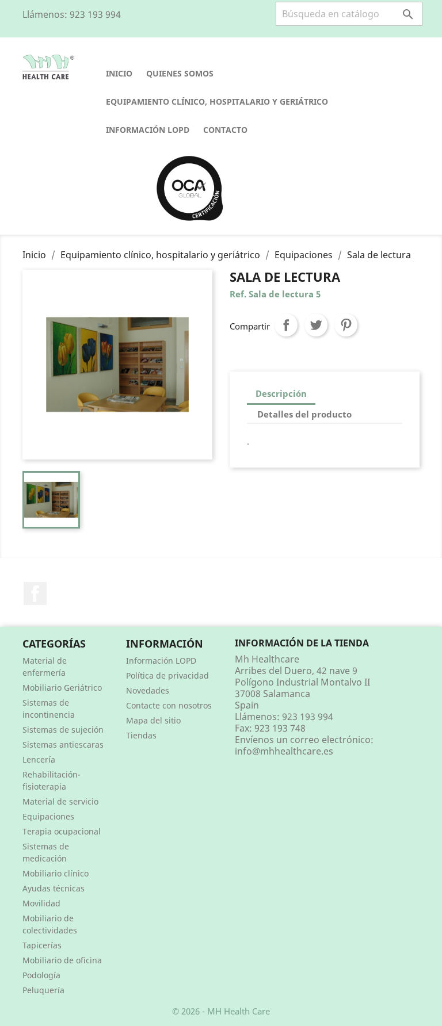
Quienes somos (180, 73)
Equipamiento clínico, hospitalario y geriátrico (217, 101)
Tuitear (315, 324)
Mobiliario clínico (55, 873)
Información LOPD (147, 129)
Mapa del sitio (153, 720)
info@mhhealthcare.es (284, 751)
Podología (41, 975)
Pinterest (345, 324)
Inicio (119, 73)
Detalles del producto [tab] (304, 414)
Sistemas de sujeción (63, 729)
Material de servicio (60, 801)
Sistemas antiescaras (63, 744)
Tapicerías (42, 945)
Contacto (225, 129)
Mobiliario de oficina (62, 960)
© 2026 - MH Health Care (221, 1011)
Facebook (35, 593)
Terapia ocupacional (61, 831)
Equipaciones (48, 816)
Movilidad (41, 903)
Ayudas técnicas (53, 888)
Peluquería (43, 990)
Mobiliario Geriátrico (62, 687)
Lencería (38, 759)
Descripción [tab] (281, 393)
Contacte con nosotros (169, 705)
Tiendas (141, 735)
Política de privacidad (167, 675)
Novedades (147, 690)
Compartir (286, 324)
